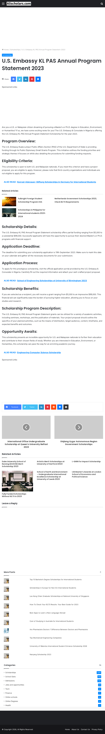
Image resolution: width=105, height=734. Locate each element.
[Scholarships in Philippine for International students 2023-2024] (9, 212)
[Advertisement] (52, 28)
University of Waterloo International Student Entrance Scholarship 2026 (58, 646)
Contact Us (85, 729)
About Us (75, 729)
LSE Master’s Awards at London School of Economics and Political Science (86, 474)
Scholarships (15, 50)
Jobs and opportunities (14, 685)
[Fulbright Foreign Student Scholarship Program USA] (9, 201)
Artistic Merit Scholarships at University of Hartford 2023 (51, 462)
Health (8, 705)
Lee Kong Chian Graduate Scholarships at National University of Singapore (59, 596)
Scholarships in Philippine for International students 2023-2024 (32, 213)
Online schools (11, 697)
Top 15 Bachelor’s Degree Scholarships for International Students (56, 579)
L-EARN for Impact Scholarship (86, 461)
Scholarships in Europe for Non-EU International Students (53, 588)
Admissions (10, 681)
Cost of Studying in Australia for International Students (52, 621)
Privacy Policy (97, 729)
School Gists (10, 677)
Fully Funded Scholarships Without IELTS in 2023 (14, 495)
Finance (8, 693)
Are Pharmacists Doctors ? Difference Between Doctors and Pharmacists (59, 629)
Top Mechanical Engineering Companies (46, 638)
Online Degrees (11, 701)
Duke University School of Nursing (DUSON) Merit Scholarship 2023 (14, 464)
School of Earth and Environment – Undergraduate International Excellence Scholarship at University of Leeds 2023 (52, 475)
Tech (7, 689)
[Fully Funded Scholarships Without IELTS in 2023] (17, 481)
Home (6, 50)
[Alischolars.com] (19, 4)
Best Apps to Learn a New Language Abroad (47, 613)
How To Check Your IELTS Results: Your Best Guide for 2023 (54, 604)
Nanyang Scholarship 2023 (40, 654)
